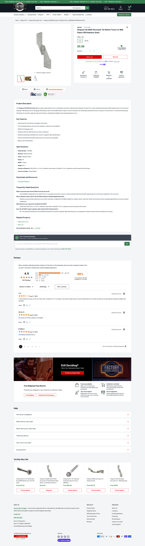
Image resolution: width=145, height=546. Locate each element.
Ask (127, 243)
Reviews (89, 521)
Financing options (22, 436)
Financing (115, 516)
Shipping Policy (91, 511)
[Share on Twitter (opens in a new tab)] (27, 305)
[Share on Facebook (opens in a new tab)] (24, 305)
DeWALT (66, 14)
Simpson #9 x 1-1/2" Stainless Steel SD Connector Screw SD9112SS (71, 480)
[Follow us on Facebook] (58, 536)
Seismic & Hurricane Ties (35, 20)
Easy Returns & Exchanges (46, 395)
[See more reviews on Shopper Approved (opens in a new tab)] (30, 305)
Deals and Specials (78, 14)
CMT (47, 14)
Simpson (40, 14)
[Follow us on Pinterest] (65, 536)
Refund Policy (91, 519)
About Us (114, 508)
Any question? (21, 450)
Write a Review (62, 287)
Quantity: (80, 51)
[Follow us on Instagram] (62, 536)
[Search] (87, 8)
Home (17, 20)
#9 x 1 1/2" (21, 224)
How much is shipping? (24, 414)
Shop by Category (19, 14)
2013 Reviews (28, 280)
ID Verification (116, 519)
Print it (38, 89)
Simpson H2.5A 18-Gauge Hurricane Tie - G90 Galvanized (118, 479)
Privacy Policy (91, 508)
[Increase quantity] (94, 51)
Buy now (115, 57)
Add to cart (89, 57)
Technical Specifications (55, 89)
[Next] (131, 478)
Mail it (26, 89)
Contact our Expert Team (72, 373)
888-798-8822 (109, 8)
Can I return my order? (23, 443)
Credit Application (117, 513)
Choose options (25, 490)
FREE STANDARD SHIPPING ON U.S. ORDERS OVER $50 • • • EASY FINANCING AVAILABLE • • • (32, 1)
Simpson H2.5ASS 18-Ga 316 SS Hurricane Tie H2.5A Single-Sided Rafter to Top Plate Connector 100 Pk (49, 481)
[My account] (121, 7)
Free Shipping (30, 395)
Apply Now (117, 61)
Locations (89, 14)
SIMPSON (79, 27)
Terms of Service (92, 516)
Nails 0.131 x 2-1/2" (23, 221)
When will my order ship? (24, 421)
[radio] (53, 273)
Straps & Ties (23, 20)
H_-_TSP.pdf (36, 228)
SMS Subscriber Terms (93, 513)
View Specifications (24, 181)
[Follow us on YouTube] (68, 536)
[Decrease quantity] (85, 51)
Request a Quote (124, 15)
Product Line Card (117, 521)
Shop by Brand (32, 14)
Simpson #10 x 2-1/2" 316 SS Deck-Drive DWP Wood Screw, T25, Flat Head (25, 480)
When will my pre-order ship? (26, 428)
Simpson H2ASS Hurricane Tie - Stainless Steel (95, 479)
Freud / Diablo (56, 14)
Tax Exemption (116, 524)
